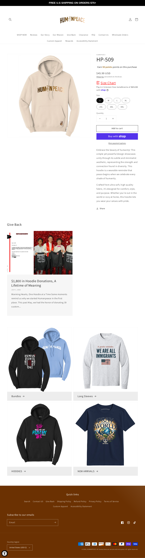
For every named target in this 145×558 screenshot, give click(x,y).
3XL (111, 107)
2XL (101, 107)
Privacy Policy (95, 501)
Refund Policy (80, 501)
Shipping (100, 77)
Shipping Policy (64, 501)
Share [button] (102, 208)
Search (27, 501)
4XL (122, 107)
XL (126, 100)
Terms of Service (111, 501)
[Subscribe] (55, 522)
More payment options (117, 143)
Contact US (38, 501)
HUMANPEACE (91, 549)
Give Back (50, 501)
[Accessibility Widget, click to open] (4, 553)
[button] (10, 19)
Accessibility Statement (81, 506)
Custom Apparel (60, 506)
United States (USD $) (18, 547)
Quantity (100, 113)
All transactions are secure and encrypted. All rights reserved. (117, 549)
